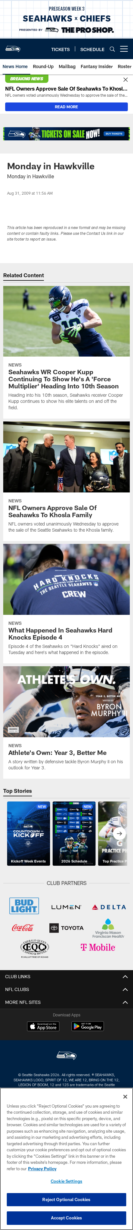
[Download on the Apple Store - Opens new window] (43, 1027)
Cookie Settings (66, 1181)
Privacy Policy (42, 1168)
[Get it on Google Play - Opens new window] (87, 1029)
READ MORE (66, 106)
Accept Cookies (66, 1217)
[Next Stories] (119, 833)
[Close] (125, 80)
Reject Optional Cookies (66, 1199)
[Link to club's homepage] (13, 46)
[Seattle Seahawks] (66, 1056)
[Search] (112, 49)
